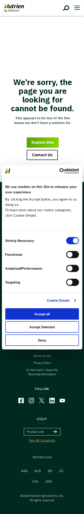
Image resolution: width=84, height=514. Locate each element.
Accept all (42, 314)
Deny (42, 340)
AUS (37, 471)
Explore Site (43, 142)
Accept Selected (42, 327)
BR (50, 471)
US (61, 471)
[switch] (72, 254)
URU (48, 481)
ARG (24, 471)
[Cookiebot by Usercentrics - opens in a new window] (60, 171)
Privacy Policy (42, 363)
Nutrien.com (42, 457)
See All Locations (42, 440)
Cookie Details (58, 300)
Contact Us (42, 154)
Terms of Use (42, 356)
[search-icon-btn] (66, 8)
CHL (35, 481)
